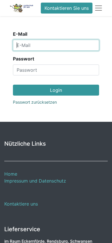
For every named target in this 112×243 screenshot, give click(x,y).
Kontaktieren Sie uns (67, 8)
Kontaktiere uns (21, 204)
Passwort (23, 59)
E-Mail (20, 34)
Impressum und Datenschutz (35, 181)
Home (10, 174)
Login (56, 90)
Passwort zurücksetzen (35, 102)
